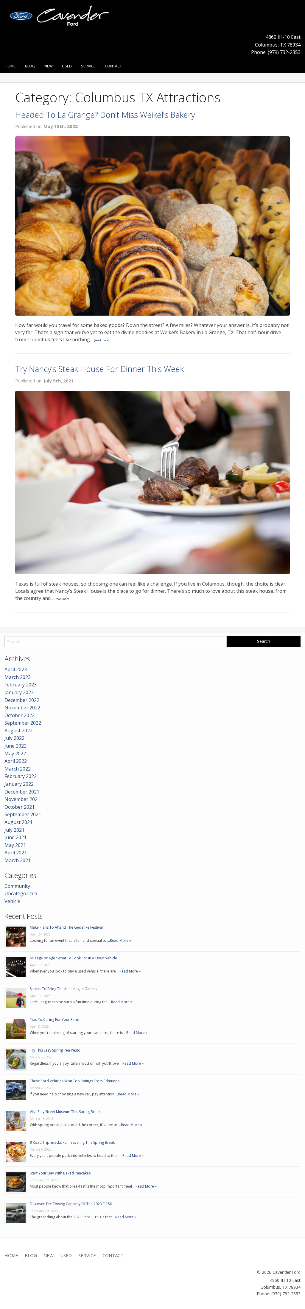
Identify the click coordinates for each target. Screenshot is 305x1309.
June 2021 (15, 837)
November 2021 (22, 799)
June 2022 (15, 746)
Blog (30, 66)
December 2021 (21, 791)
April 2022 (15, 761)
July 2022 (14, 738)
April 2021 (15, 852)
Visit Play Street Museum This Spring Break (65, 1111)
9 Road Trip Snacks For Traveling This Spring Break (72, 1142)
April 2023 (15, 669)
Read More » (120, 940)
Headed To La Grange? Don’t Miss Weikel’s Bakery (105, 114)
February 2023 (20, 684)
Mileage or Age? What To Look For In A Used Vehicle (73, 958)
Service (88, 66)
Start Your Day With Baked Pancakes (60, 1173)
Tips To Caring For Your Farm (54, 1019)
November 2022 (22, 707)
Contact (113, 66)
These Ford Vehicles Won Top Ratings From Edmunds (74, 1080)
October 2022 (19, 715)
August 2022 (18, 730)
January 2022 (19, 784)
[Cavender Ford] (61, 17)
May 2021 (15, 845)
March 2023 (17, 677)
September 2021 (22, 814)
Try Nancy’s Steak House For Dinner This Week (99, 368)
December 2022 (21, 700)
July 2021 (14, 830)
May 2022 (15, 753)
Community (17, 886)
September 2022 (22, 723)
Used (67, 66)
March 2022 (17, 768)
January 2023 (19, 692)
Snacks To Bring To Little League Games (63, 988)
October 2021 (19, 807)
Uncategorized (20, 893)
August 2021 (18, 822)
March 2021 (17, 860)
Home (10, 66)
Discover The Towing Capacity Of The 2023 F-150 (71, 1203)
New (48, 66)
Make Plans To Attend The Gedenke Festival (66, 927)
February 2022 (20, 776)
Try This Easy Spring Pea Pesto (55, 1050)
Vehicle (12, 901)
